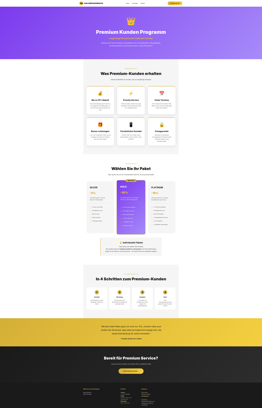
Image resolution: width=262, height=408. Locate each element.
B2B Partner (144, 392)
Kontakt (143, 3)
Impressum (144, 399)
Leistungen (135, 3)
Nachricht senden (125, 403)
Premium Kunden (145, 394)
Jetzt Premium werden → (131, 371)
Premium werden (175, 3)
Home (127, 3)
